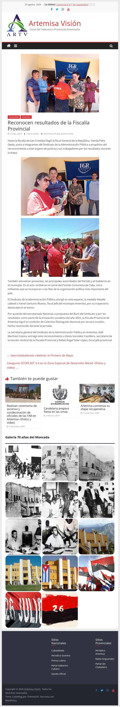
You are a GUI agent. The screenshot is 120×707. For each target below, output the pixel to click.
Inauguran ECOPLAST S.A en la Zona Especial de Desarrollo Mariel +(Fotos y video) (56, 365)
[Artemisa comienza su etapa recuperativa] (97, 385)
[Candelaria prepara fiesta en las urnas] (60, 385)
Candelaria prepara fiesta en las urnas (56, 410)
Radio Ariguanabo (104, 658)
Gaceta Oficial (58, 673)
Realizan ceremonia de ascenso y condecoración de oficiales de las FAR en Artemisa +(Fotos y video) (22, 414)
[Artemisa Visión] (8, 46)
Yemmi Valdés (33, 133)
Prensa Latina (58, 660)
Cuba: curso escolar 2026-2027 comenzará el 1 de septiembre (72, 6)
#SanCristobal (67, 133)
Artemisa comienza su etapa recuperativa (95, 407)
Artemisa (26, 117)
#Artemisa (48, 133)
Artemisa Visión (55, 23)
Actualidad (13, 117)
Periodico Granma (60, 655)
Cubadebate (57, 650)
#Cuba (57, 133)
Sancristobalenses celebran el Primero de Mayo (40, 355)
